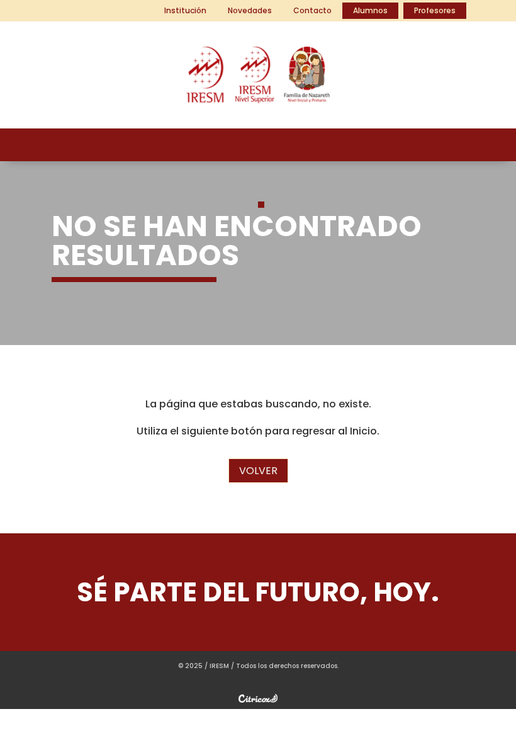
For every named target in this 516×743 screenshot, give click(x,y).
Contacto (312, 10)
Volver (258, 470)
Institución (185, 10)
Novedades (250, 10)
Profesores (435, 10)
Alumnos (370, 10)
